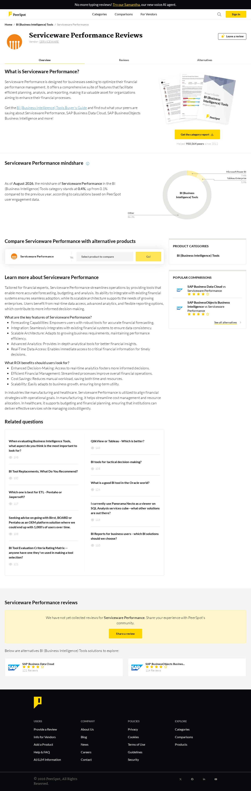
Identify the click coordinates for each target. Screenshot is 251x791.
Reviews (124, 60)
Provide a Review (45, 729)
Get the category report (195, 134)
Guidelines (135, 752)
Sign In (236, 14)
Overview (45, 60)
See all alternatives (225, 322)
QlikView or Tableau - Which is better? (117, 441)
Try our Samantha (126, 4)
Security (133, 759)
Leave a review (235, 36)
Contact (86, 759)
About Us (87, 729)
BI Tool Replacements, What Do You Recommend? (43, 471)
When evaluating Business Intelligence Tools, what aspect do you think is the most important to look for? (43, 445)
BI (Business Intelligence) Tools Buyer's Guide (52, 107)
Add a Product (43, 744)
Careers (86, 752)
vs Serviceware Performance (206, 288)
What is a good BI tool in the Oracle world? (120, 482)
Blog (84, 737)
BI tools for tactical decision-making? (116, 462)
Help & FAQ (42, 752)
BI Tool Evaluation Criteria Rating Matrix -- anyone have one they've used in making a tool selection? (41, 552)
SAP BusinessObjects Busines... (165, 664)
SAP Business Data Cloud (38, 664)
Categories (182, 729)
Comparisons (184, 737)
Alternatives (204, 60)
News (84, 744)
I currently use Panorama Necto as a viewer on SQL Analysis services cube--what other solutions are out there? (125, 508)
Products (181, 744)
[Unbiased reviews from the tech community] (17, 14)
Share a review (125, 633)
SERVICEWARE (49, 41)
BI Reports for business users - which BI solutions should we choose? (125, 536)
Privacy (133, 729)
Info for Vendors (45, 737)
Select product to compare (97, 256)
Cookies (133, 737)
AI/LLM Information (47, 759)
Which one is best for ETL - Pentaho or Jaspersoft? (35, 494)
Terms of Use (136, 744)
